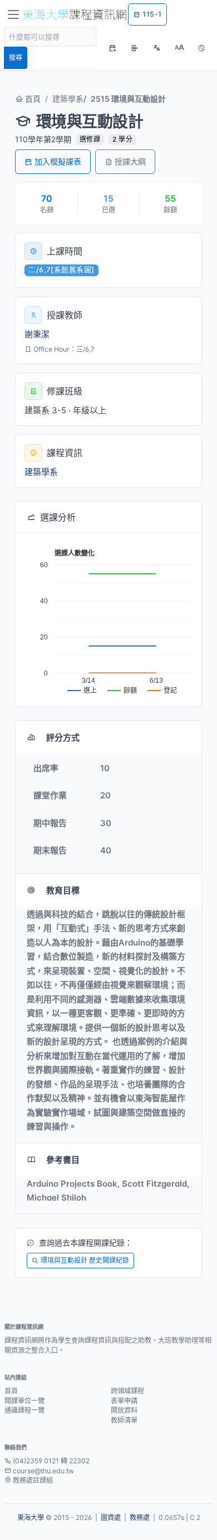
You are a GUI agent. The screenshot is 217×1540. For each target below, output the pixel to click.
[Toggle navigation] (13, 14)
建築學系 (67, 98)
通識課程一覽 (24, 1410)
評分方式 (63, 737)
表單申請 (124, 1401)
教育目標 (63, 890)
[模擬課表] (112, 48)
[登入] (135, 48)
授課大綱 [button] (130, 161)
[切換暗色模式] (201, 48)
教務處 (140, 1517)
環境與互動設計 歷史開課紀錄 (85, 1260)
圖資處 (111, 1517)
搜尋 (15, 57)
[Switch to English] (157, 48)
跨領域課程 (127, 1391)
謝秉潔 (37, 334)
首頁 (32, 98)
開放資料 (124, 1410)
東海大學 (30, 1517)
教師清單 (124, 1420)
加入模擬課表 (57, 161)
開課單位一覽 (24, 1401)
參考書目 (63, 1159)
